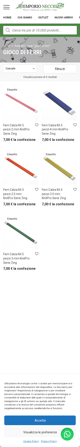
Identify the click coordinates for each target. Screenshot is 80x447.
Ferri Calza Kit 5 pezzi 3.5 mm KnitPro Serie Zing (54, 194)
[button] (67, 434)
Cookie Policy (31, 441)
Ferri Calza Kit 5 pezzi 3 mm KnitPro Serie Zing (16, 258)
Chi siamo (24, 17)
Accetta (40, 420)
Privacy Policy (49, 441)
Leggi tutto (7, 140)
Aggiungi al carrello (51, 140)
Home (7, 17)
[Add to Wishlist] (36, 125)
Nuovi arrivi (64, 17)
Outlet (43, 17)
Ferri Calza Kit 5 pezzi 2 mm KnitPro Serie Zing (16, 129)
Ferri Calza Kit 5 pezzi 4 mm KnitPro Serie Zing (55, 129)
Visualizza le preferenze (40, 432)
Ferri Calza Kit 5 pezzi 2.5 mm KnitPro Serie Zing (15, 194)
